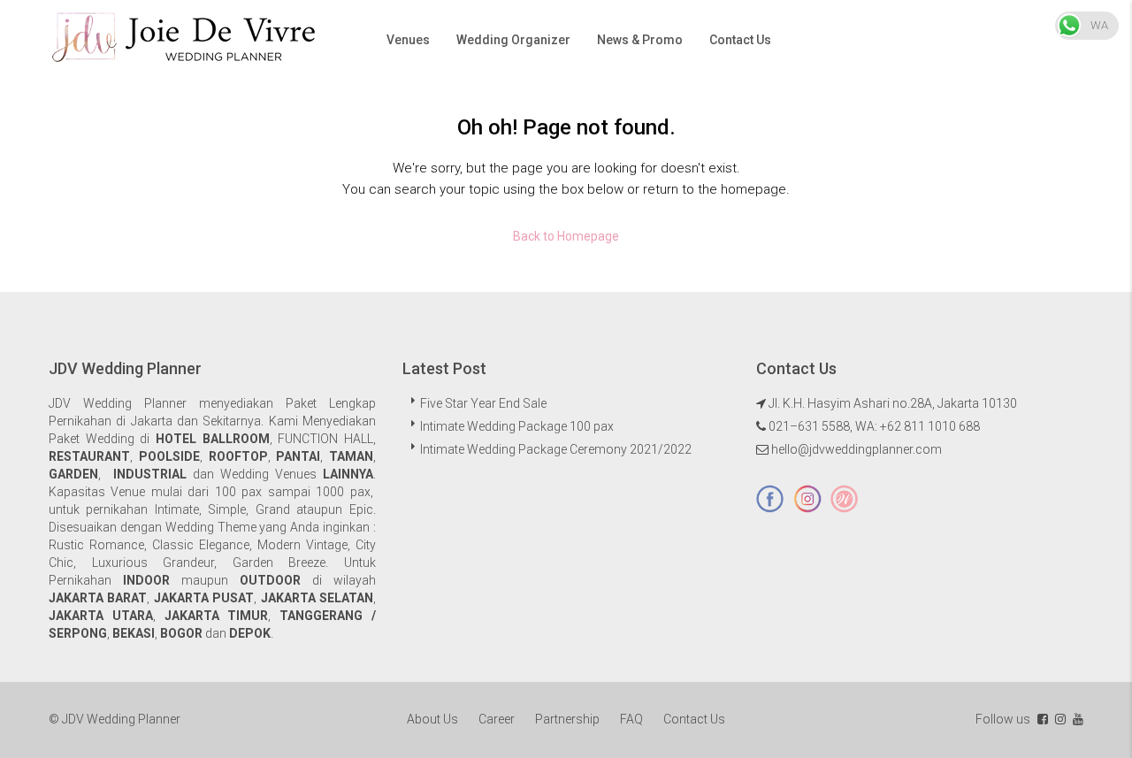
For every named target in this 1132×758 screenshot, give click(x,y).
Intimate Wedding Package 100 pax (517, 426)
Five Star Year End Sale (483, 403)
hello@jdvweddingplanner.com (856, 449)
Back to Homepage (566, 236)
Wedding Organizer (513, 40)
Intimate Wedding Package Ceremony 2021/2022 (556, 449)
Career (496, 719)
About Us (432, 719)
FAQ (631, 719)
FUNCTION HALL (325, 439)
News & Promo (640, 40)
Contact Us (740, 40)
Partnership (567, 719)
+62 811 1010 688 (930, 426)
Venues (408, 40)
